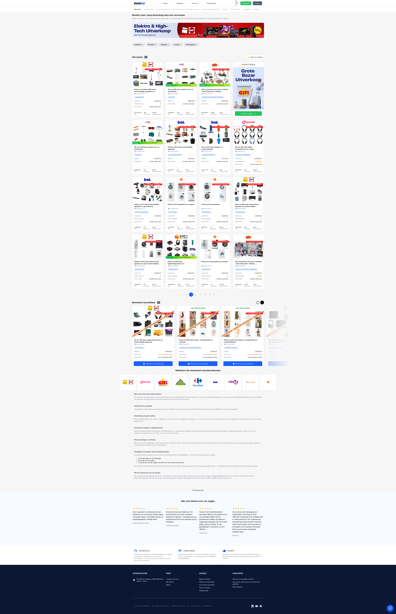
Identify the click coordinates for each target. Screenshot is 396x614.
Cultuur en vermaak (162, 9)
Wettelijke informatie (178, 606)
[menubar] (189, 3)
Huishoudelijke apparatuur (211, 9)
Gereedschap (148, 9)
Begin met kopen (204, 579)
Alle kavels (137, 9)
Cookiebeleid (207, 606)
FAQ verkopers (237, 587)
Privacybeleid (196, 606)
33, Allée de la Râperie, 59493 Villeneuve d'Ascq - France (150, 580)
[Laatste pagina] (214, 295)
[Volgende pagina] (209, 295)
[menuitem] (166, 3)
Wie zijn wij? (170, 582)
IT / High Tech (235, 9)
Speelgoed (246, 9)
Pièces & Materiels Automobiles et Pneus (186, 9)
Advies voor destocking (206, 582)
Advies (168, 585)
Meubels (256, 9)
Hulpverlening (203, 590)
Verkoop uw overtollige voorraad (242, 579)
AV (188, 606)
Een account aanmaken (207, 585)
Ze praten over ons (172, 579)
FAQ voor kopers (204, 588)
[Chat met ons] (390, 608)
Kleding (225, 9)
